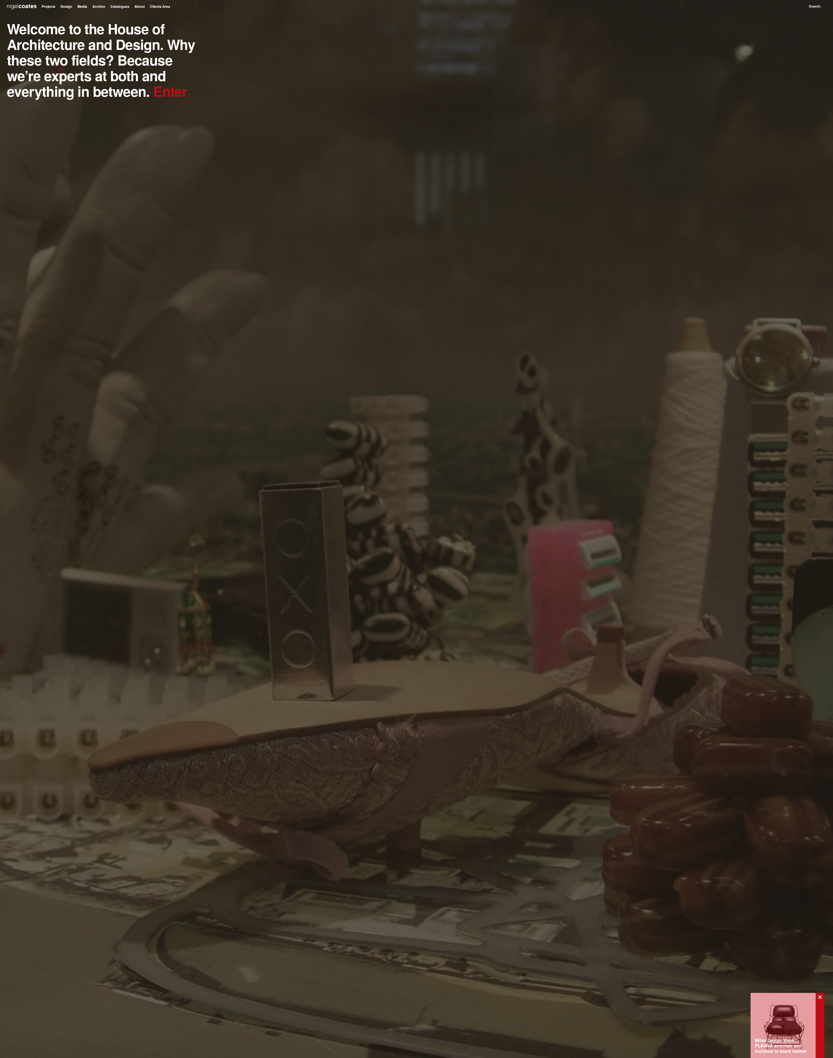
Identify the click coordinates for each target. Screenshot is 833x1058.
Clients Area (160, 6)
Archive (98, 6)
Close (820, 997)
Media (82, 6)
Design (66, 6)
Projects (48, 6)
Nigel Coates (21, 6)
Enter (170, 91)
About (139, 6)
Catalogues (119, 6)
